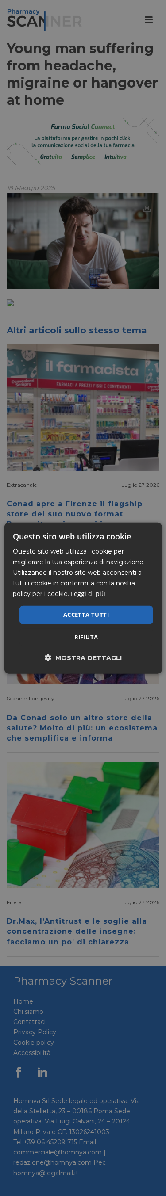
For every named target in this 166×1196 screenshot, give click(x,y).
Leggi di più (88, 593)
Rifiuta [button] (86, 637)
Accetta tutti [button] (86, 615)
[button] (83, 658)
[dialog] (83, 597)
